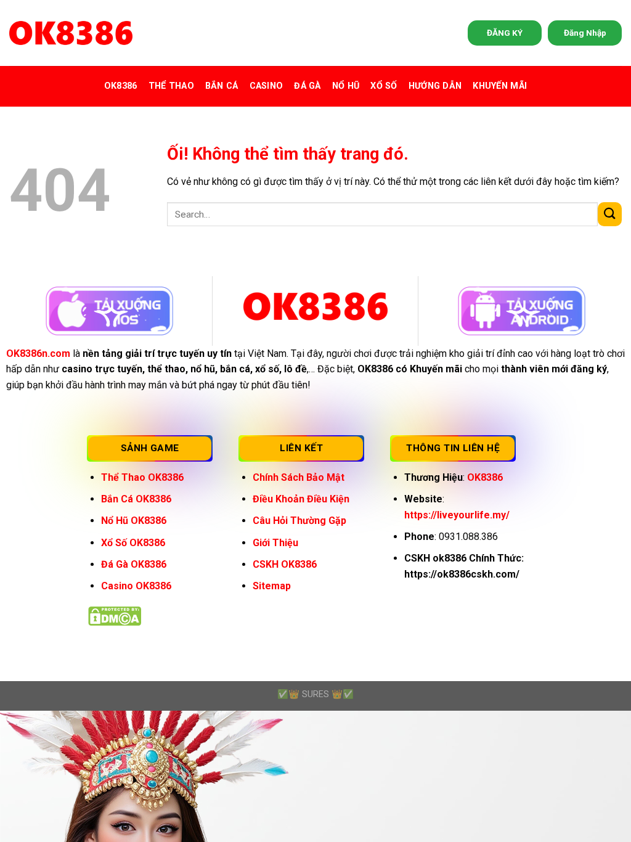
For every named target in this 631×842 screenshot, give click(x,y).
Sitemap (272, 586)
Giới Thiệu (275, 543)
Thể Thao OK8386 (142, 477)
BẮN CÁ (221, 86)
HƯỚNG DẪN (435, 86)
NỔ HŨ (345, 86)
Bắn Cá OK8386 (136, 499)
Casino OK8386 (136, 586)
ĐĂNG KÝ (505, 33)
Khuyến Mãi (500, 86)
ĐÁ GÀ (307, 86)
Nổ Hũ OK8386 (133, 520)
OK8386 (120, 86)
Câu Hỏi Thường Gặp (299, 520)
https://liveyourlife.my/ (457, 515)
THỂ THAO (171, 86)
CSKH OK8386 (285, 564)
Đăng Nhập (585, 33)
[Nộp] (610, 214)
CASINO (266, 86)
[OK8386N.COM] (70, 33)
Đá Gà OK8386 (133, 564)
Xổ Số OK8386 (133, 543)
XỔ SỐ (383, 86)
